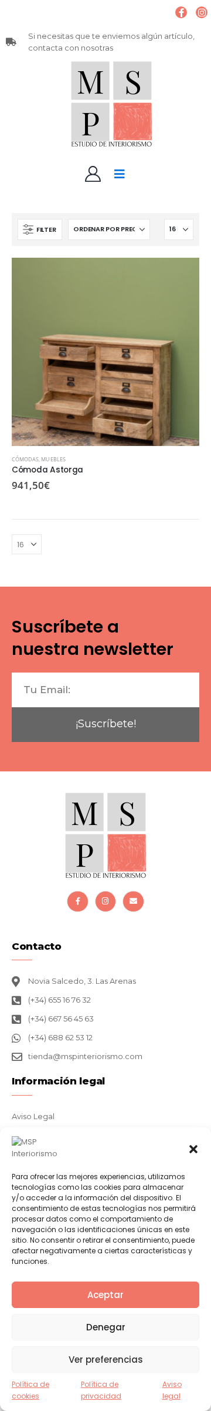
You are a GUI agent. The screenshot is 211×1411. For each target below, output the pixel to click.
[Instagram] (201, 12)
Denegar (105, 1327)
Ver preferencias (106, 1359)
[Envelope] (133, 901)
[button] (193, 1148)
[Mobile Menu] (119, 174)
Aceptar (105, 1295)
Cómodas (25, 459)
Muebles (53, 459)
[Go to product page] (105, 352)
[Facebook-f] (77, 901)
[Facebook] (181, 12)
